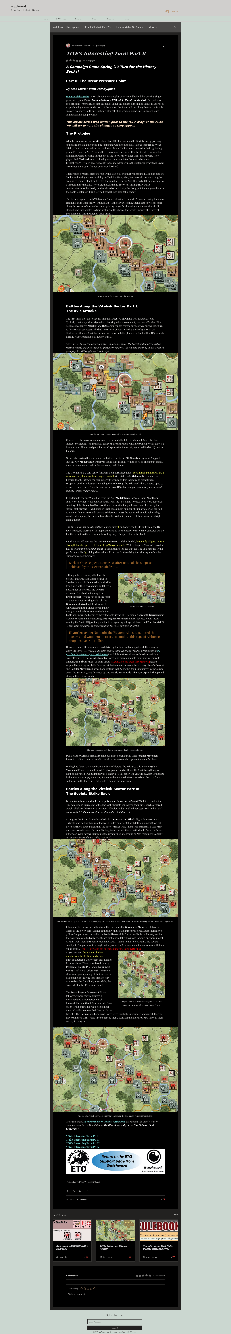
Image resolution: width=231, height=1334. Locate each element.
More (151, 27)
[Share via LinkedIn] (80, 1191)
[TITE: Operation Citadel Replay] (115, 1230)
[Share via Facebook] (67, 1191)
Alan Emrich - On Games (129, 27)
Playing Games (94, 1182)
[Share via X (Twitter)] (74, 1191)
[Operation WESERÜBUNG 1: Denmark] (72, 1230)
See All (175, 1214)
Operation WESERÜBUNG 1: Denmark (72, 1247)
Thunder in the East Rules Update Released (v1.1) (158, 1247)
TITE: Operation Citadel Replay (113, 1247)
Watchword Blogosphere (66, 27)
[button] (175, 27)
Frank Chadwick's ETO (98, 27)
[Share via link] (87, 1191)
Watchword (18, 6)
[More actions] (163, 45)
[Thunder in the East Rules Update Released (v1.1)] (159, 1230)
